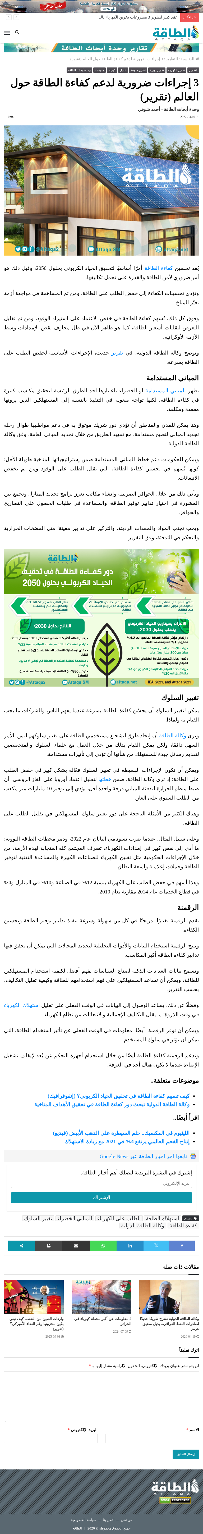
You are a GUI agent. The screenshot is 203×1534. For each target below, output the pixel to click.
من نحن (126, 1520)
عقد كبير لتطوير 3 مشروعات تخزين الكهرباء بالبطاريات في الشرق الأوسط (116, 17)
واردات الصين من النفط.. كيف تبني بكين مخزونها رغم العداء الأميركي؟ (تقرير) (37, 1324)
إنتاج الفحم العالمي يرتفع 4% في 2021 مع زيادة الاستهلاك (127, 1141)
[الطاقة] (176, 33)
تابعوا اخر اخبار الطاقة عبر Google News (143, 1156)
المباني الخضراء (74, 1218)
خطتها (104, 779)
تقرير (117, 353)
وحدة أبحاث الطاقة (79, 70)
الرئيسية (188, 59)
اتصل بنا (108, 1520)
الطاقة (77, 1528)
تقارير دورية (157, 70)
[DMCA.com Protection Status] (175, 1501)
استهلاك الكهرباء (22, 1005)
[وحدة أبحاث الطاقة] (101, 47)
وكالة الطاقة (172, 735)
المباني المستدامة (165, 390)
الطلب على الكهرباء (119, 1218)
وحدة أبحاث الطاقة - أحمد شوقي (168, 109)
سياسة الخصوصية (83, 1520)
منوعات (99, 70)
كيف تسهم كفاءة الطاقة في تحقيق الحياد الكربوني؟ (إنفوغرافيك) (119, 1096)
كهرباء (112, 70)
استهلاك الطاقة (162, 1218)
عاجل (123, 70)
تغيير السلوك (38, 1218)
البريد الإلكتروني (83, 1430)
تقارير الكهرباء (176, 70)
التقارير (172, 59)
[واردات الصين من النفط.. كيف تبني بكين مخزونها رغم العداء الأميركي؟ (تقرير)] (34, 1297)
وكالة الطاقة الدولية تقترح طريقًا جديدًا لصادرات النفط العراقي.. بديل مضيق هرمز (169, 1324)
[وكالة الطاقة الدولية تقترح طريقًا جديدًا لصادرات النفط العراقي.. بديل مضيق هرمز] (169, 1297)
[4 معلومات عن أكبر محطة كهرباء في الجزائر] (101, 1297)
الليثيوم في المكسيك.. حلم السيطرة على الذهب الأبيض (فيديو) (121, 1133)
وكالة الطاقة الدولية (142, 1225)
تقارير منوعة (138, 70)
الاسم (192, 1430)
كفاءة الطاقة (159, 268)
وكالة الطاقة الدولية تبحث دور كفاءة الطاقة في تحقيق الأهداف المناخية (112, 1104)
